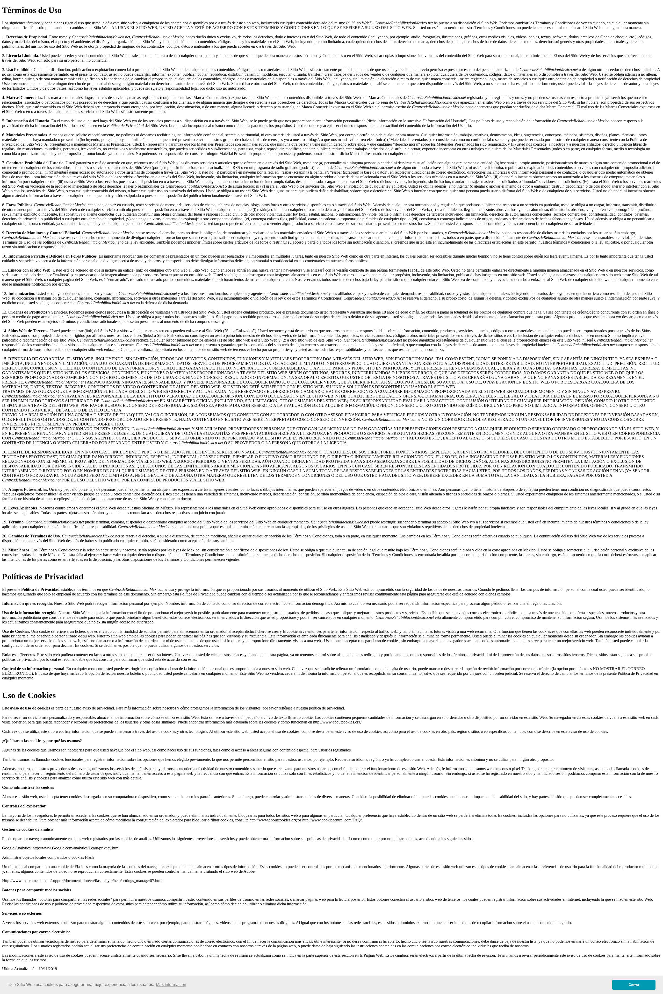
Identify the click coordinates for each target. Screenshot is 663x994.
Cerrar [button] (634, 985)
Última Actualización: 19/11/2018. (30, 969)
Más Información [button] (171, 984)
